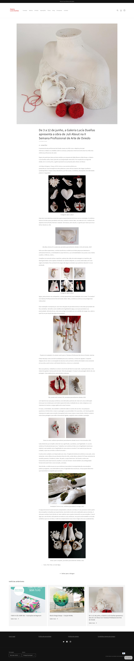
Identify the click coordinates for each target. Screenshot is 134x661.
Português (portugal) (28, 655)
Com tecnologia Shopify (120, 656)
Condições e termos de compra (106, 636)
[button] (117, 10)
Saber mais (14, 619)
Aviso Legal (12, 636)
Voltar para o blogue (68, 573)
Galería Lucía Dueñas (112, 656)
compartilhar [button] (44, 145)
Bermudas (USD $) (14, 655)
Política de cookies (73, 636)
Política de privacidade (45, 636)
